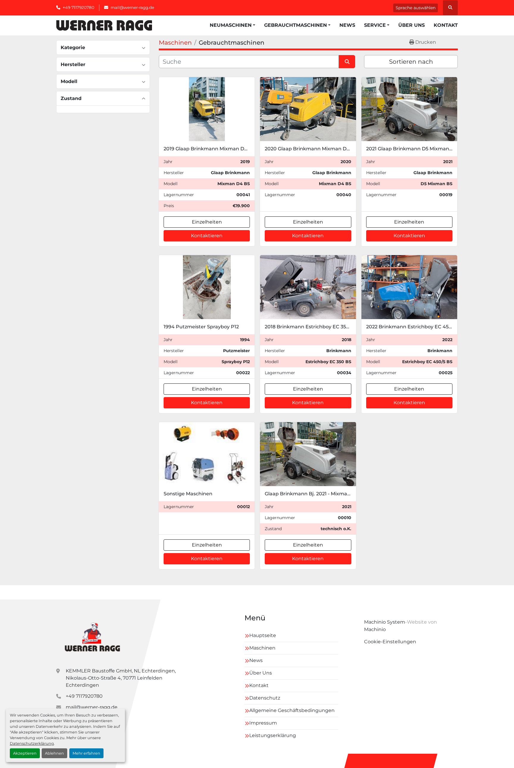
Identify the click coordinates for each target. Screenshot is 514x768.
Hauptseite (262, 635)
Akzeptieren (25, 753)
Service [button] (375, 25)
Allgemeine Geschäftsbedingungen (292, 710)
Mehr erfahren (86, 753)
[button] (232, 25)
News (347, 25)
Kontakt (446, 25)
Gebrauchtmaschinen (295, 25)
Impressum (263, 723)
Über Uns (411, 25)
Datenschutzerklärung (32, 743)
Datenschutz (264, 698)
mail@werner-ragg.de (132, 7)
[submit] (347, 61)
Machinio (375, 629)
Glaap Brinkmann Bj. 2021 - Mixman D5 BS (315, 494)
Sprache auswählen (415, 7)
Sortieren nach (411, 61)
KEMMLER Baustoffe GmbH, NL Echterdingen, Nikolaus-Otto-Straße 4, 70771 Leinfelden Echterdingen (121, 678)
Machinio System (384, 622)
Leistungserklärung (272, 735)
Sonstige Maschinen (188, 494)
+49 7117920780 (78, 7)
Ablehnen (54, 753)
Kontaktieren (206, 235)
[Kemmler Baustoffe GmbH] (92, 636)
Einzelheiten (207, 222)
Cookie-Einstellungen (390, 641)
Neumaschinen (231, 25)
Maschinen (262, 648)
